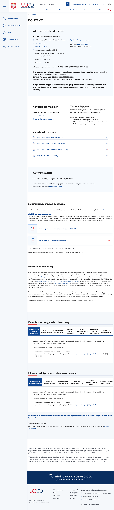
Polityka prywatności (91, 504)
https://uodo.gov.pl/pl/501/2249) (68, 281)
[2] (29, 457)
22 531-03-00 (40, 43)
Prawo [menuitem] (86, 10)
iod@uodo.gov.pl (55, 186)
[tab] (34, 331)
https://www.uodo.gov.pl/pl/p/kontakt (84, 354)
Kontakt (34, 14)
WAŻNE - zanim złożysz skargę (39, 214)
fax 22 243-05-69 (41, 47)
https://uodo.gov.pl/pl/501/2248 (47, 281)
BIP (82, 504)
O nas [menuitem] (61, 10)
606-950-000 (82, 44)
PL (103, 4)
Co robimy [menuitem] (73, 10)
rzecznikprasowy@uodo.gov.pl (46, 119)
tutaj (103, 210)
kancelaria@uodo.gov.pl (81, 40)
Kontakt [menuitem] (98, 10)
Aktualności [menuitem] (49, 10)
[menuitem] (109, 10)
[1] (29, 448)
